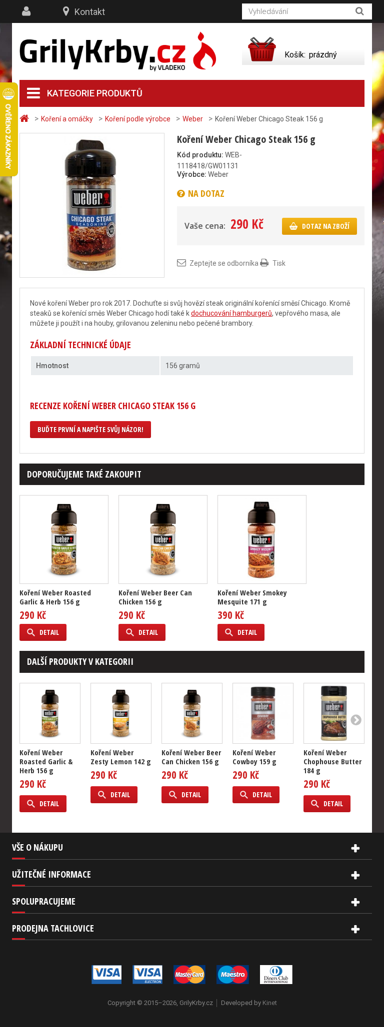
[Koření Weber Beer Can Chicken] (163, 539)
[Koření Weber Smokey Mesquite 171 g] (262, 539)
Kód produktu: (200, 155)
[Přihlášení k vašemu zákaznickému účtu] (28, 11)
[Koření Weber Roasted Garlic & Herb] (64, 539)
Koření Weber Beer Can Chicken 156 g (155, 597)
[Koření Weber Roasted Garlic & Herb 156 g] (50, 713)
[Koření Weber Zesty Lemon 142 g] (121, 713)
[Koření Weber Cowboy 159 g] (263, 713)
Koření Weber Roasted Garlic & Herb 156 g (55, 597)
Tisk (279, 263)
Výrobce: (191, 174)
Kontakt (89, 11)
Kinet (269, 1003)
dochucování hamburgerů (231, 313)
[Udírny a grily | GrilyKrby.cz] (118, 51)
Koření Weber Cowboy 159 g (254, 757)
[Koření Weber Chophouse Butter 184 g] (334, 713)
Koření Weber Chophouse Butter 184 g (333, 761)
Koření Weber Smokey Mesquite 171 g (252, 597)
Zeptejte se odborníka (224, 263)
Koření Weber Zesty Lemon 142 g (120, 757)
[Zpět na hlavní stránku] (26, 118)
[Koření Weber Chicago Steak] (92, 205)
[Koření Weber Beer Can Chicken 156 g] (192, 713)
